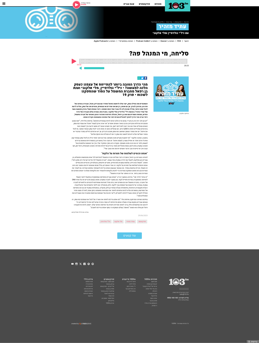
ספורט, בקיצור (110, 289)
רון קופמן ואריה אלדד (150, 303)
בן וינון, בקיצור (110, 284)
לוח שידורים (89, 286)
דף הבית (186, 22)
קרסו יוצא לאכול (109, 293)
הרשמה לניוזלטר (88, 293)
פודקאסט (142, 221)
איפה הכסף (153, 298)
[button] (157, 3)
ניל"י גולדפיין (105, 221)
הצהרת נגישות (88, 291)
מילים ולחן (111, 300)
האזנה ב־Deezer (167, 41)
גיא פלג (154, 291)
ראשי (186, 41)
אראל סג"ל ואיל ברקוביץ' (150, 286)
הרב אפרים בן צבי (131, 289)
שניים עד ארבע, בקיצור (107, 291)
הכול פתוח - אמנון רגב (107, 298)
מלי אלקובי (118, 221)
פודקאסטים (178, 22)
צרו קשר (90, 296)
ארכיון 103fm (110, 303)
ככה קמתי (111, 296)
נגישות (253, 341)
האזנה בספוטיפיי (125, 41)
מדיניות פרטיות (88, 289)
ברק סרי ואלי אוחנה (151, 289)
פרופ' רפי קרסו (131, 281)
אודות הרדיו (89, 284)
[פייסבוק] (145, 78)
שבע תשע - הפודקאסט (107, 281)
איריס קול (154, 296)
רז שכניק (154, 305)
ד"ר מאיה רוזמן (131, 286)
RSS (179, 41)
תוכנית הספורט (152, 293)
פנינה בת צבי (153, 300)
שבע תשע (154, 281)
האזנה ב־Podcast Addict (146, 41)
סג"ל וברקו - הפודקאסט (107, 286)
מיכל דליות (132, 284)
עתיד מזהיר (169, 22)
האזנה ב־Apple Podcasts (104, 41)
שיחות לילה (132, 291)
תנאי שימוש (89, 281)
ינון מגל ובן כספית (152, 284)
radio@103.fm (184, 294)
